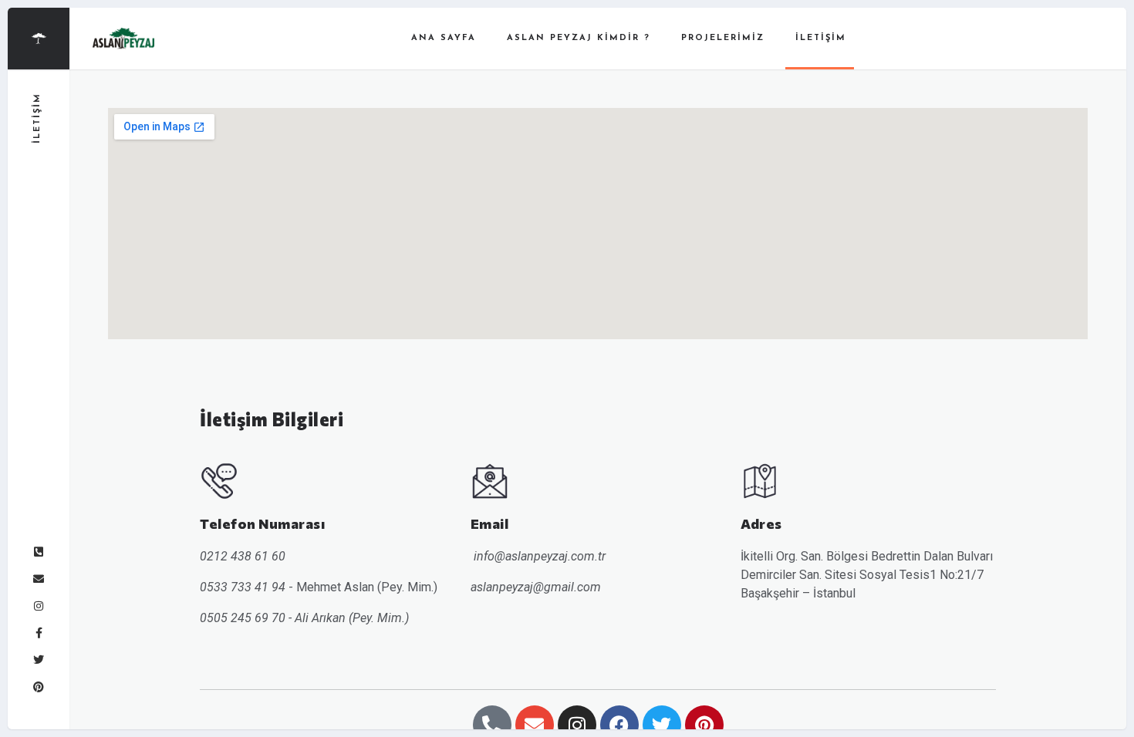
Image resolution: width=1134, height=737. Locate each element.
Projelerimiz (722, 38)
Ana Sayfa (443, 38)
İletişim (820, 38)
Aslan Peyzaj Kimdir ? (578, 38)
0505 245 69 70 (242, 618)
